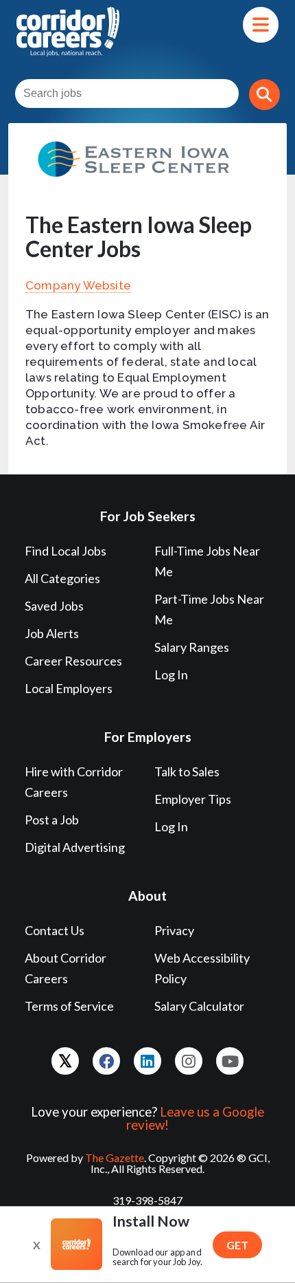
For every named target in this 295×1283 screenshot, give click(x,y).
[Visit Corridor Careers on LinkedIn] (147, 1061)
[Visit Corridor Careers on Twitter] (65, 1061)
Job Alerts (52, 633)
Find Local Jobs (65, 550)
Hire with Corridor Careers (74, 782)
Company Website (78, 285)
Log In (171, 674)
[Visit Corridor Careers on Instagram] (188, 1061)
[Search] (264, 94)
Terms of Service (69, 1005)
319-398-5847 (147, 1200)
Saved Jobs (54, 605)
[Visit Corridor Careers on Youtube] (230, 1061)
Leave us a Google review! (195, 1118)
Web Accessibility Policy (202, 968)
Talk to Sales (187, 771)
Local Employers (69, 688)
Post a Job (52, 819)
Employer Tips (192, 799)
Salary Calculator (199, 1005)
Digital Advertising (75, 847)
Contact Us (54, 930)
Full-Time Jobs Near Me (207, 561)
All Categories (62, 578)
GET (237, 1244)
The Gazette (114, 1157)
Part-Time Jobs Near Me (209, 609)
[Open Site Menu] (261, 25)
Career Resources (73, 660)
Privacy (174, 930)
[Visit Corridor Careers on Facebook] (106, 1061)
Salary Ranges (191, 647)
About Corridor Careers (65, 968)
